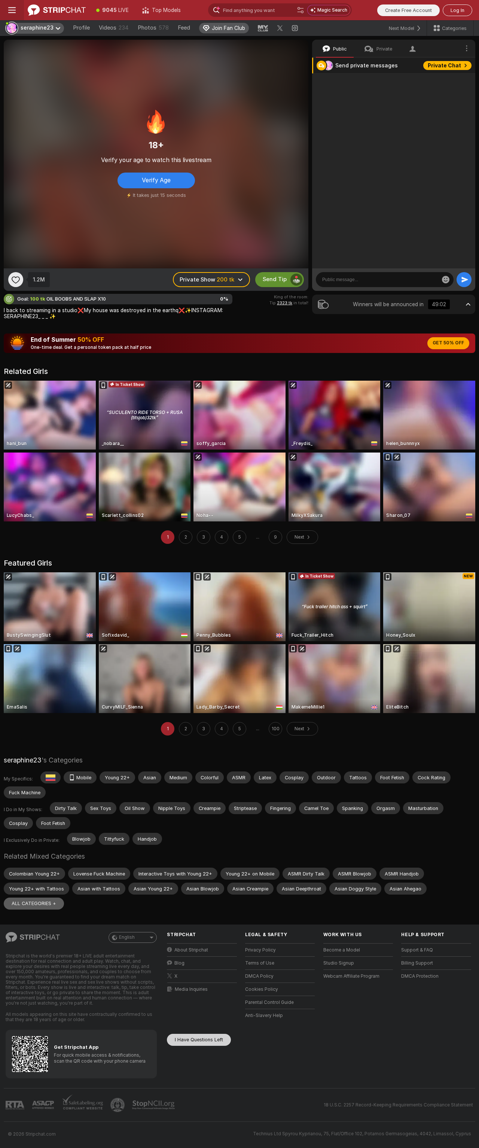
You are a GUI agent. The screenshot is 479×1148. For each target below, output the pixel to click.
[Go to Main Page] (56, 10)
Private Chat (444, 65)
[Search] (300, 10)
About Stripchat (191, 950)
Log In (457, 10)
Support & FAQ (417, 950)
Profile (81, 27)
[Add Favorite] (15, 279)
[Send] (464, 279)
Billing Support (417, 963)
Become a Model (341, 950)
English (127, 937)
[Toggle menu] (12, 10)
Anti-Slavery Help (264, 1015)
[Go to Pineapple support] (118, 1105)
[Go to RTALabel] (16, 1105)
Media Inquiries (191, 989)
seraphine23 (23, 760)
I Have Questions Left (199, 1039)
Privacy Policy (260, 950)
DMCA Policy (259, 976)
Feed (184, 27)
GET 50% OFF (448, 342)
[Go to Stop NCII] (154, 1104)
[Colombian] (50, 777)
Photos (153, 27)
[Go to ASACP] (44, 1105)
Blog (179, 963)
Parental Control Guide (269, 1002)
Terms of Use (259, 963)
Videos (114, 27)
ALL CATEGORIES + (34, 903)
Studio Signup (338, 963)
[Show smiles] (445, 279)
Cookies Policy (261, 989)
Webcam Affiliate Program (351, 976)
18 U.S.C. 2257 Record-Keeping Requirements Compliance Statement (398, 1105)
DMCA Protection (420, 976)
